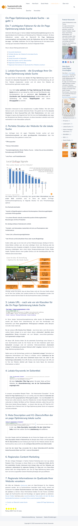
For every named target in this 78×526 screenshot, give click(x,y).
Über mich (66, 3)
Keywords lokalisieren (14, 52)
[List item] (63, 62)
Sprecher (28, 11)
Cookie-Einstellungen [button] (50, 517)
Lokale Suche (54, 3)
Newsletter (37, 11)
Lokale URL (11, 56)
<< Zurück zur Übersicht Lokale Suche (16, 502)
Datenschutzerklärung (28, 517)
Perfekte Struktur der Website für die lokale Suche (23, 54)
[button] (59, 3)
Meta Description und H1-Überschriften (19, 60)
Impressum (39, 517)
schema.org (23, 485)
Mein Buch (35, 3)
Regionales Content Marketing (17, 63)
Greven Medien (9, 496)
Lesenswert (66, 124)
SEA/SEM (66, 134)
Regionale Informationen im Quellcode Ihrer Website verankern (26, 65)
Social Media (44, 3)
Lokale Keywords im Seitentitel (17, 58)
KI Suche (65, 121)
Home (28, 3)
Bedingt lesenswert (68, 118)
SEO (64, 137)
